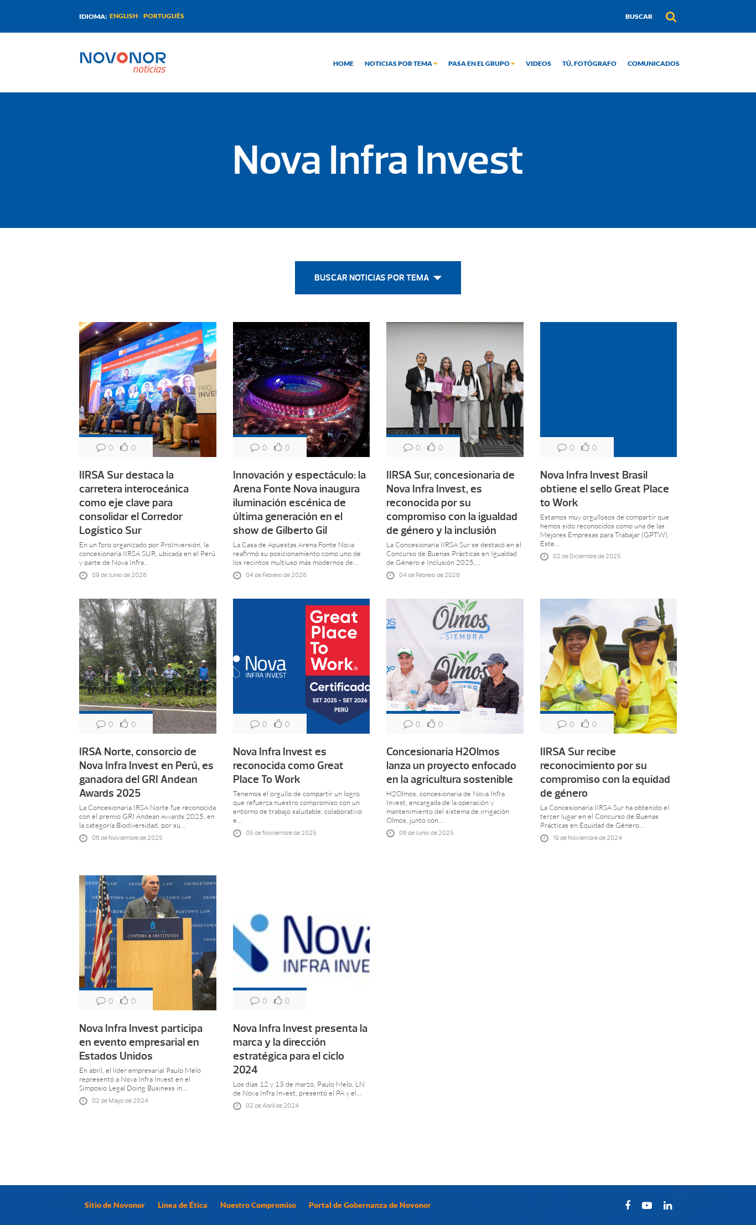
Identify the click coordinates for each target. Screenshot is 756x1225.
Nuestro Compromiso (258, 1205)
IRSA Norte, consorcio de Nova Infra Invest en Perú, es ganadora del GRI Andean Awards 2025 (146, 772)
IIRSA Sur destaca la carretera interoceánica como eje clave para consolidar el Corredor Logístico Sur (134, 502)
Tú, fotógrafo (589, 63)
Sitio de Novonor (115, 1205)
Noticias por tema (399, 63)
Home (343, 63)
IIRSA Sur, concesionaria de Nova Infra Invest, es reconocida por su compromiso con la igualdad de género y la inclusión (451, 502)
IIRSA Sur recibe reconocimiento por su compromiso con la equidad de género (605, 772)
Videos (538, 63)
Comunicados (654, 63)
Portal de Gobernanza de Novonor (370, 1205)
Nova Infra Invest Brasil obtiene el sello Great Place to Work (604, 489)
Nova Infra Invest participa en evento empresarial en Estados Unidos (141, 1042)
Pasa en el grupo (479, 63)
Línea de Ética (183, 1205)
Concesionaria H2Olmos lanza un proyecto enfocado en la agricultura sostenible (451, 765)
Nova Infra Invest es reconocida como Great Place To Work (288, 765)
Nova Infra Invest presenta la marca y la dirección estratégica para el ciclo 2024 (300, 1049)
